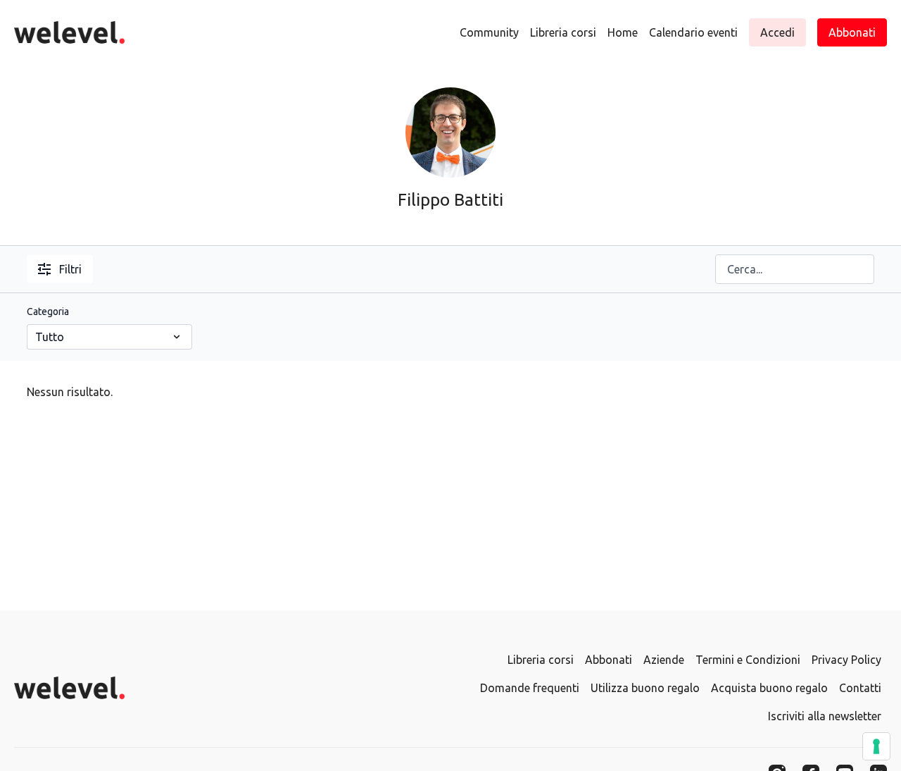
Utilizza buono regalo (645, 687)
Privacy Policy (846, 659)
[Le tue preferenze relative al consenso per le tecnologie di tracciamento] (876, 746)
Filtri (70, 269)
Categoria (48, 311)
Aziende (663, 659)
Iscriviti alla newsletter (824, 716)
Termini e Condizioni (747, 659)
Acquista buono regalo (769, 687)
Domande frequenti (529, 687)
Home (622, 32)
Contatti (860, 687)
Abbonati (608, 659)
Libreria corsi (563, 32)
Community (489, 32)
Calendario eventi (693, 32)
